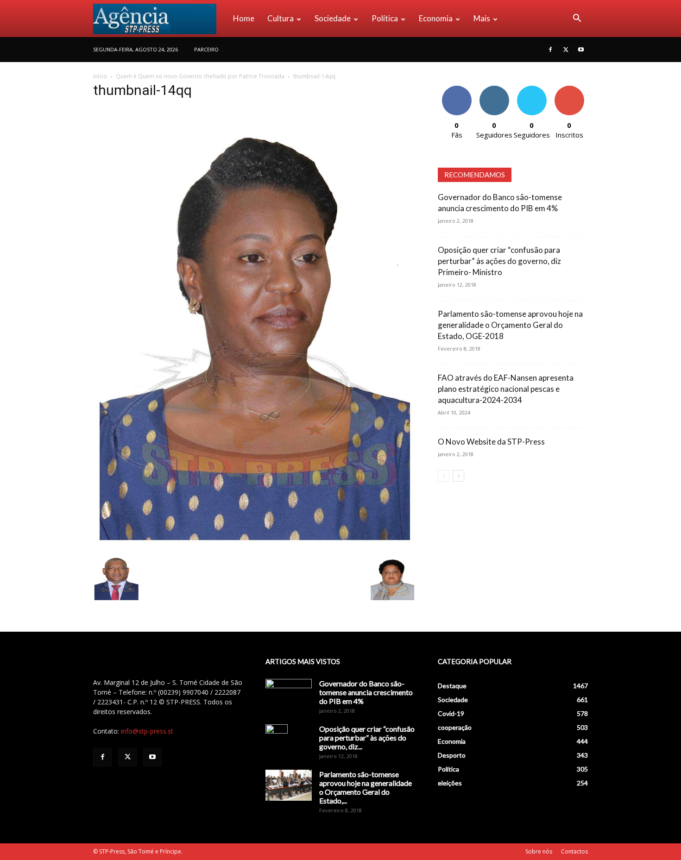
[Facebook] (550, 49)
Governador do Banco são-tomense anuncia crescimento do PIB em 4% (366, 692)
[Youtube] (581, 49)
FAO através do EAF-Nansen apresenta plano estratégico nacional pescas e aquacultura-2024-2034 (506, 389)
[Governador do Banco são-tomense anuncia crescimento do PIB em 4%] (288, 695)
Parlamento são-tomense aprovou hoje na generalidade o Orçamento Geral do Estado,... (365, 787)
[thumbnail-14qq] (254, 545)
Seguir (494, 89)
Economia (436, 18)
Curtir (457, 89)
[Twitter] (566, 49)
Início (100, 76)
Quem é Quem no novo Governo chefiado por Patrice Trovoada (200, 76)
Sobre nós (538, 851)
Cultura (280, 18)
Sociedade (333, 18)
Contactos (574, 851)
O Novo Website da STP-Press (491, 441)
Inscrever (569, 89)
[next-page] (458, 476)
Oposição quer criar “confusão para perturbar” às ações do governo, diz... (367, 737)
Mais (481, 18)
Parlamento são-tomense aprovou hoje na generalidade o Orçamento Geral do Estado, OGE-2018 (510, 325)
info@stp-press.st (147, 731)
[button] (577, 19)
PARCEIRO (206, 49)
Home (243, 18)
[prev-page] (443, 476)
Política (385, 18)
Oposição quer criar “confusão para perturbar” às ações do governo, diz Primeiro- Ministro (499, 261)
